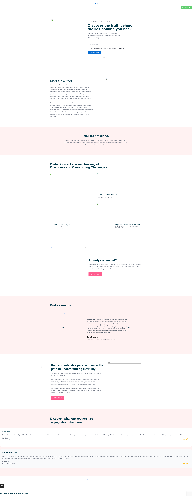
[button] (63, 327)
